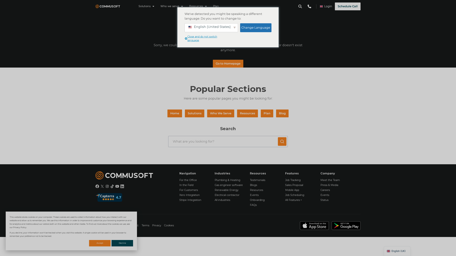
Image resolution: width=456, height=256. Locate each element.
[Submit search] (282, 141)
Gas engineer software (229, 185)
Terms (145, 225)
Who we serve (169, 6)
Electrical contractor (227, 195)
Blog (282, 113)
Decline (122, 243)
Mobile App (292, 190)
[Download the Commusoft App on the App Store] (314, 225)
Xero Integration (189, 195)
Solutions (145, 6)
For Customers (188, 190)
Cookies (169, 225)
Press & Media (329, 185)
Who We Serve (220, 113)
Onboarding (257, 200)
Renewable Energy (227, 190)
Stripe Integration (190, 200)
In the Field (186, 185)
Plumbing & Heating (227, 180)
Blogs (253, 185)
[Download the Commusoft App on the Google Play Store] (346, 225)
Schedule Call (348, 6)
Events (254, 195)
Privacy (156, 225)
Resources (196, 6)
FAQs (253, 205)
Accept (100, 243)
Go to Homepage (228, 63)
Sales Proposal (294, 185)
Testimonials (257, 180)
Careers (325, 190)
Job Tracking (293, 180)
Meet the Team (330, 180)
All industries (222, 200)
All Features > (293, 200)
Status (324, 200)
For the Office (188, 180)
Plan (216, 6)
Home (174, 113)
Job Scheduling (294, 195)
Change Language (255, 27)
